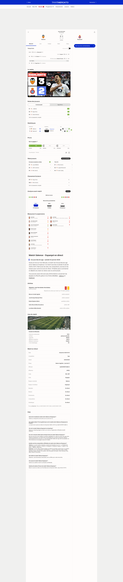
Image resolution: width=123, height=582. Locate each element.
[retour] (28, 32)
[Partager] (94, 32)
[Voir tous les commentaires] (66, 152)
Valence (61, 276)
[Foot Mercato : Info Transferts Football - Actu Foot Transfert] (60, 2)
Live (40, 43)
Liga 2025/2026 (61, 31)
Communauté (39, 104)
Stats (58, 43)
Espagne (67, 377)
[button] (29, 2)
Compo (49, 43)
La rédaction (33, 406)
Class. (67, 43)
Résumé (31, 43)
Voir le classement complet (35, 117)
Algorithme (60, 104)
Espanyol (31, 278)
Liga (69, 356)
